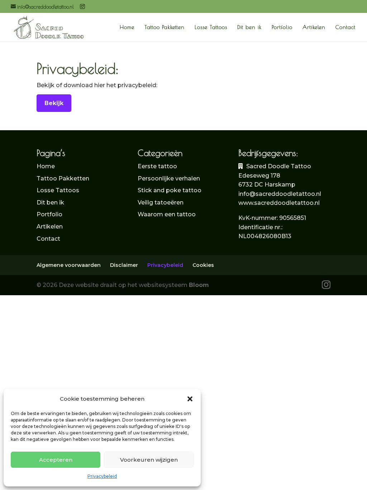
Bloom (199, 285)
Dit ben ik (249, 27)
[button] (190, 398)
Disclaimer (124, 265)
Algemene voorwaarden (69, 265)
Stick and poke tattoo (169, 190)
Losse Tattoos (211, 27)
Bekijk (53, 103)
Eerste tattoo (157, 166)
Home (127, 27)
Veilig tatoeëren (161, 202)
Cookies (203, 265)
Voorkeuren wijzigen (149, 459)
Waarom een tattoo (167, 214)
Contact (345, 27)
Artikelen (313, 27)
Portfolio (282, 27)
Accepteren (55, 459)
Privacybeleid (102, 476)
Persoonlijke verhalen (169, 178)
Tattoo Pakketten (164, 27)
